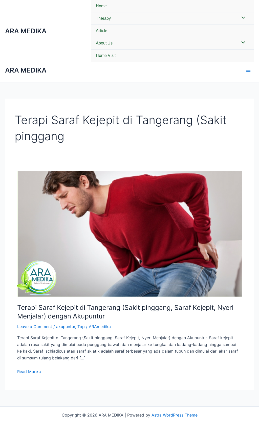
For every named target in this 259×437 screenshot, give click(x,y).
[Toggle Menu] (242, 18)
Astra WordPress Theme (175, 415)
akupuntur (65, 326)
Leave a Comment (34, 326)
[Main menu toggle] (248, 70)
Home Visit (106, 55)
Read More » (29, 371)
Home (101, 6)
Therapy (103, 18)
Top (81, 326)
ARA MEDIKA (26, 31)
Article (101, 31)
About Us (104, 43)
